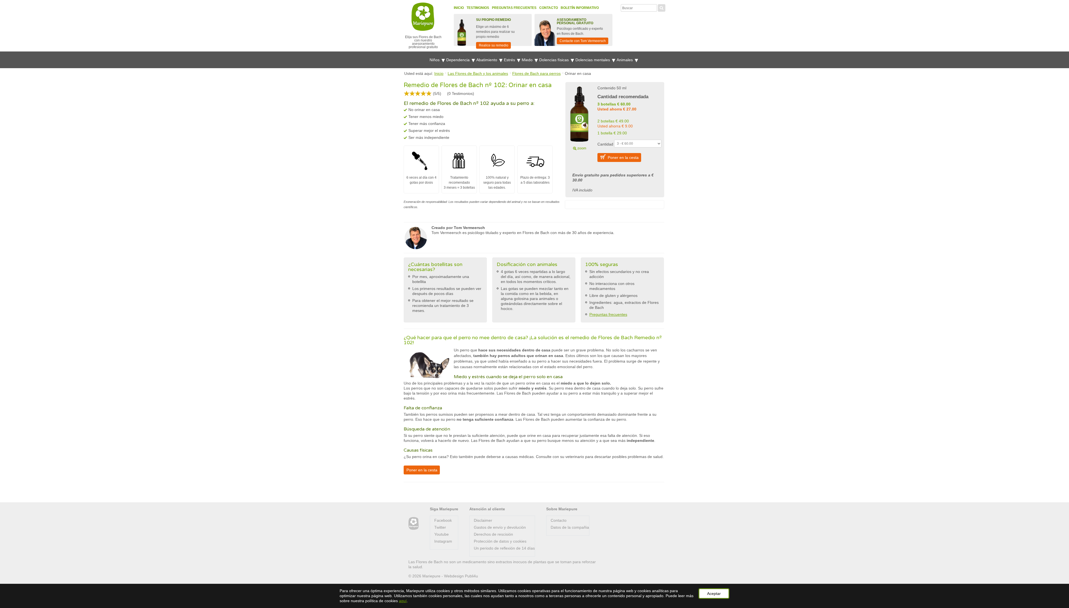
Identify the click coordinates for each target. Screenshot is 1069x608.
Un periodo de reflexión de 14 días (504, 548)
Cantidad (605, 144)
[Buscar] (661, 7)
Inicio (459, 8)
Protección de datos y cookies (500, 541)
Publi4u (471, 576)
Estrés (510, 60)
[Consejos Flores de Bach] (413, 523)
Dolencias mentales (593, 60)
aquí (403, 601)
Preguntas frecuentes (514, 8)
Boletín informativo (580, 8)
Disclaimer (483, 520)
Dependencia (458, 60)
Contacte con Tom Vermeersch (583, 41)
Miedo (528, 60)
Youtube (441, 534)
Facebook (443, 520)
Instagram (443, 541)
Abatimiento (487, 60)
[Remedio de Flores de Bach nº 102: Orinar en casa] (579, 117)
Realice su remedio (493, 45)
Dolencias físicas (554, 60)
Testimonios (478, 8)
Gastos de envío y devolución (500, 527)
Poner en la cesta (623, 157)
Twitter (440, 527)
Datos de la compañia (570, 527)
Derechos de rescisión (493, 534)
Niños (435, 60)
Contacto (548, 8)
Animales (625, 60)
